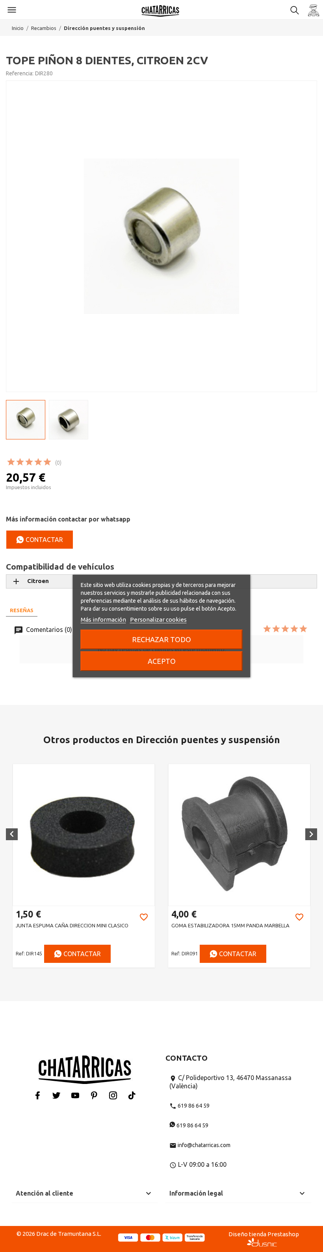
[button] (12, 834)
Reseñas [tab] (21, 610)
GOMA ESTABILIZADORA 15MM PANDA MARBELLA (230, 925)
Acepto (162, 661)
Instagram (113, 1095)
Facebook (37, 1095)
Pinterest (94, 1095)
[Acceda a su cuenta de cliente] (313, 10)
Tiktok (132, 1095)
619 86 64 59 (189, 1106)
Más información (103, 619)
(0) (58, 463)
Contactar (43, 539)
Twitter (56, 1095)
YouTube (75, 1095)
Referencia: (19, 73)
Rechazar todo (161, 639)
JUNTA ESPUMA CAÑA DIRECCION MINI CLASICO (72, 925)
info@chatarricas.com (199, 1145)
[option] (84, 866)
